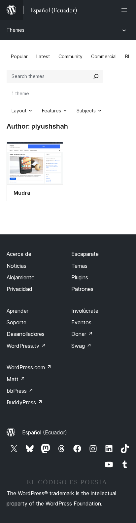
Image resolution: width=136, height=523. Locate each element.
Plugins (79, 277)
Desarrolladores (26, 334)
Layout (19, 110)
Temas (79, 265)
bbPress (20, 390)
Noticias (16, 265)
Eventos (81, 322)
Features (51, 110)
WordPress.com (29, 367)
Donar (82, 334)
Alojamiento (21, 277)
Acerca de (19, 254)
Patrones (82, 289)
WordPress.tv (26, 345)
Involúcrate (84, 310)
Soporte (16, 322)
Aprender (17, 310)
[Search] (96, 76)
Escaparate (85, 254)
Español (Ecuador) (44, 432)
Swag (81, 345)
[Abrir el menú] (125, 10)
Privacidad (19, 289)
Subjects (86, 110)
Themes (15, 30)
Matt (16, 379)
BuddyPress (25, 402)
